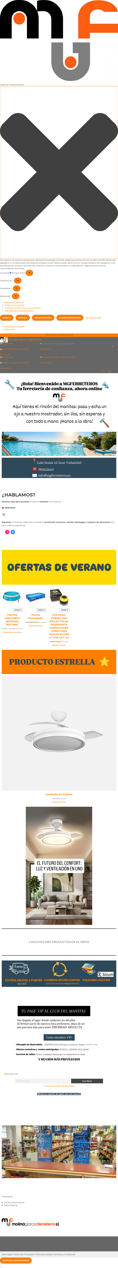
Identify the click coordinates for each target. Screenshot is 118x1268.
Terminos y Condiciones (64, 1254)
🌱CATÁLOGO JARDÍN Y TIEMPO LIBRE (57, 344)
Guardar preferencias (70, 318)
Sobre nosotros (11, 1205)
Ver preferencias (43, 318)
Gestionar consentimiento (16, 1260)
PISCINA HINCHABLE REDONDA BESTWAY (12, 620)
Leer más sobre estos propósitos (19, 310)
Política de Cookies (43, 1254)
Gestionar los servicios (14, 305)
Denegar (22, 318)
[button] (59, 172)
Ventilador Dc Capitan (59, 794)
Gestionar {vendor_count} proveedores (23, 308)
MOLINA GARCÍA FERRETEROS (25, 340)
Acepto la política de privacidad (60, 1086)
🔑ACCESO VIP (6, 344)
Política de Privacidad (14, 326)
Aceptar (7, 318)
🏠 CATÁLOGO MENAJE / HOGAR (14, 349)
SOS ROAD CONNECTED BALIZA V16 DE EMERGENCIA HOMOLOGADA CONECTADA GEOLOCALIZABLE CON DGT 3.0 (59, 626)
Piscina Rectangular (35, 617)
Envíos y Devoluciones (14, 1202)
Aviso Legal (10, 329)
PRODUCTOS (46, 349)
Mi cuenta (5, 355)
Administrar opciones (14, 302)
